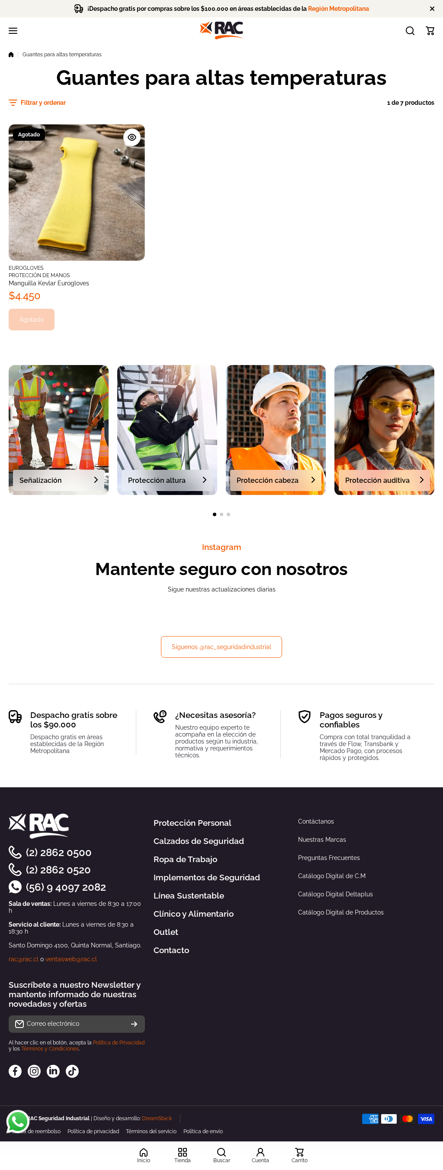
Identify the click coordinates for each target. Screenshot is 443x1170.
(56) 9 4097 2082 (66, 887)
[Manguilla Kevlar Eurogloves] (77, 192)
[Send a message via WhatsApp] (18, 1121)
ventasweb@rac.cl (71, 959)
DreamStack (157, 1118)
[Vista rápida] (132, 137)
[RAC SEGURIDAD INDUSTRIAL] (221, 30)
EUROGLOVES (26, 268)
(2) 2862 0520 (58, 869)
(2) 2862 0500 (59, 852)
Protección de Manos (39, 275)
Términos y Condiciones (50, 1049)
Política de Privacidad (118, 1043)
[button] (430, 30)
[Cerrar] (432, 8)
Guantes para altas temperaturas (62, 55)
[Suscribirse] (134, 1024)
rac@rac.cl (24, 959)
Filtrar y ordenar (43, 102)
